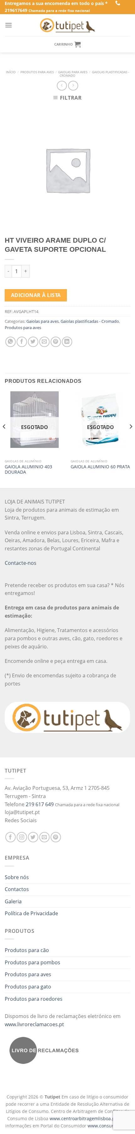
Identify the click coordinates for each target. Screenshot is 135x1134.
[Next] (130, 439)
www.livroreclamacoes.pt (34, 1024)
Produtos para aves (37, 72)
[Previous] (4, 439)
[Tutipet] (67, 25)
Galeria (13, 901)
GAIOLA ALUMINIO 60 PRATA (100, 467)
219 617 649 (40, 804)
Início (11, 72)
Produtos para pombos (32, 962)
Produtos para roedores (33, 998)
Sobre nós (17, 877)
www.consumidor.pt (109, 1126)
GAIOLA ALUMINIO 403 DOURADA (28, 469)
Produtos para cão (27, 950)
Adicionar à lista (36, 295)
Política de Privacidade (31, 913)
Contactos (17, 889)
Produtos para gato (28, 986)
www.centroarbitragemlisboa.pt (84, 1118)
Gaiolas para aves (72, 72)
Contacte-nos (20, 562)
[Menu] (8, 25)
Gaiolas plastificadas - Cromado (94, 74)
